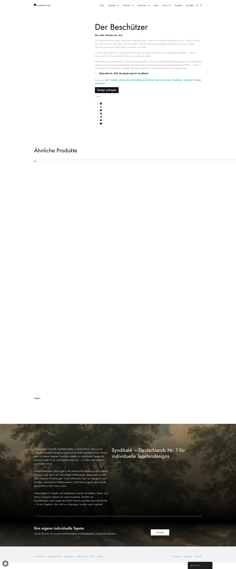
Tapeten (112, 5)
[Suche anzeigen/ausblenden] (201, 5)
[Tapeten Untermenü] (118, 5)
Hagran (37, 398)
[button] (5, 563)
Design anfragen (107, 90)
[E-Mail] (101, 123)
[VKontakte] (101, 120)
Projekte (178, 5)
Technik (126, 5)
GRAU (122, 80)
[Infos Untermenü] (170, 5)
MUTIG (158, 80)
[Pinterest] (101, 113)
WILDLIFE (100, 83)
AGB (91, 556)
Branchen (141, 5)
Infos (164, 5)
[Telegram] (101, 117)
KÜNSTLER (148, 80)
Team (156, 5)
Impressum (69, 556)
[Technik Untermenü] (132, 5)
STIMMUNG (177, 80)
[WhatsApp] (101, 110)
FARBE (114, 80)
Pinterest (198, 556)
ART (107, 80)
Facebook (177, 556)
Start (102, 5)
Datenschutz (81, 556)
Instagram (187, 556)
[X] (101, 107)
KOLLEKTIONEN (134, 80)
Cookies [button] (99, 556)
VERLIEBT (189, 80)
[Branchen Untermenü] (149, 5)
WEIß (198, 80)
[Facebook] (101, 103)
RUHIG (166, 80)
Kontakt (189, 5)
